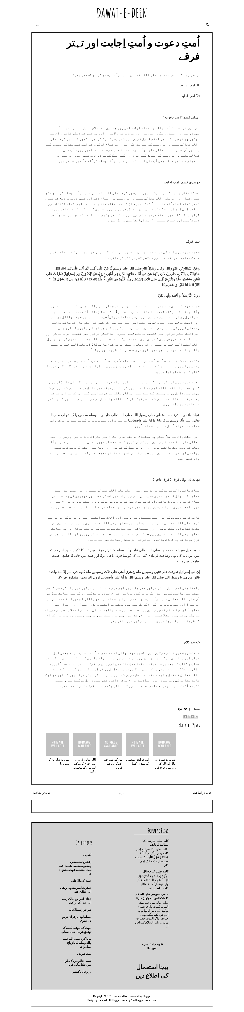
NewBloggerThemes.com (144, 1000)
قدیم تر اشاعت (202, 793)
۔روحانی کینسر (81, 971)
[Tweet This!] (185, 709)
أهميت (87, 855)
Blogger (151, 948)
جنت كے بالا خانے (81, 880)
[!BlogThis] (192, 716)
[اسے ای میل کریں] (196, 716)
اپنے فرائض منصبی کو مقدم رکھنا (137, 761)
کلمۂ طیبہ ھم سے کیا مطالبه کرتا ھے (155, 843)
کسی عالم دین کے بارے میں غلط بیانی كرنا (77, 963)
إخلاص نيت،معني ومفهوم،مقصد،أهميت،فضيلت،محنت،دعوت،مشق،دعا (75, 867)
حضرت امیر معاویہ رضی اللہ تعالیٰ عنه (75, 890)
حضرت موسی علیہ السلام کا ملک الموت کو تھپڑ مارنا (152, 896)
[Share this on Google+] (180, 709)
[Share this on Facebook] (190, 709)
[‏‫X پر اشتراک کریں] (189, 716)
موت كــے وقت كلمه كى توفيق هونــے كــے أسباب (76, 930)
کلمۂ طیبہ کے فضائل (156, 871)
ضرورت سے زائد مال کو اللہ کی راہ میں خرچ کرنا (165, 763)
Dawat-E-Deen (122, 13)
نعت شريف (84, 954)
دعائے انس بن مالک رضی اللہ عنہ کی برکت (76, 901)
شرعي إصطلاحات (80, 909)
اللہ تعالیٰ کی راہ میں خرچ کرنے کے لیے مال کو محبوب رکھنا (84, 765)
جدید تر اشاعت (41, 793)
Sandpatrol (104, 1000)
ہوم (36, 25)
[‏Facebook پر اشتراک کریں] (185, 716)
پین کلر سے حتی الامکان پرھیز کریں (112, 763)
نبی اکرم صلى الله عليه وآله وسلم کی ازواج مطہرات (77, 942)
